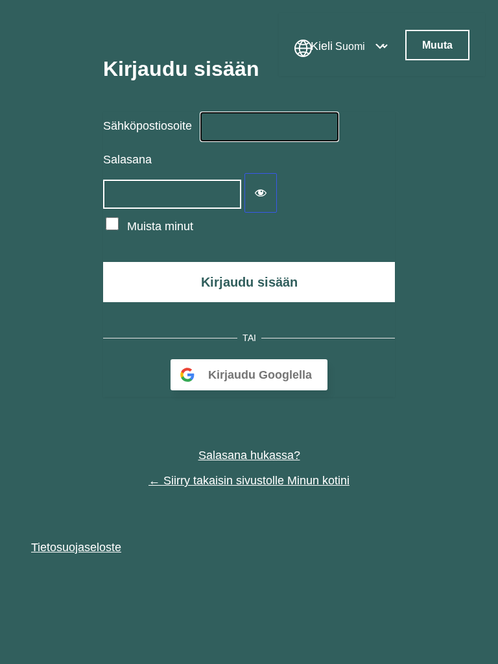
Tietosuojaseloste (76, 547)
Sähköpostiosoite (147, 125)
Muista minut (160, 226)
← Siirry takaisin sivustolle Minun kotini (249, 480)
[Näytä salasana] (260, 193)
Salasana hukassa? (249, 455)
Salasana (127, 159)
